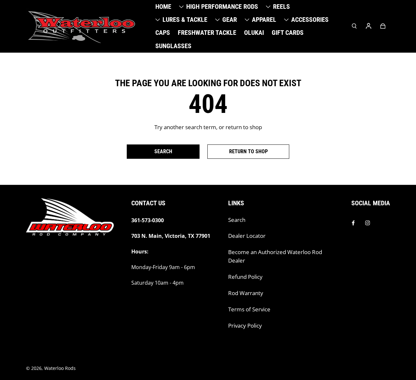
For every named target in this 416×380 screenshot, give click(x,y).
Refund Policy (245, 276)
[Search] (354, 26)
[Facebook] (353, 223)
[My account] (368, 26)
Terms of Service (249, 309)
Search (236, 220)
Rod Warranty (245, 293)
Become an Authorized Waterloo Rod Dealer (275, 256)
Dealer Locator (247, 235)
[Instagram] (367, 223)
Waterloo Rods (60, 368)
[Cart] (383, 26)
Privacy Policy (245, 325)
